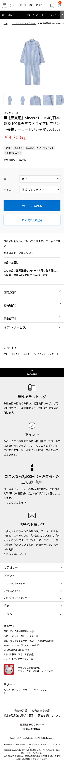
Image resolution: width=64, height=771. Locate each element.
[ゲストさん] (51, 5)
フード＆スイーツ (30, 14)
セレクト (16, 354)
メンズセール (11, 113)
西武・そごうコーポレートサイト (20, 635)
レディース (55, 14)
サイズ (7, 189)
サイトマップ (40, 689)
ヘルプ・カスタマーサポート (16, 691)
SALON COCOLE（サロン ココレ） (20, 645)
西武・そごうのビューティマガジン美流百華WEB (27, 640)
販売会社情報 (39, 710)
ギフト (44, 14)
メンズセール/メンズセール (24, 23)
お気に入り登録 (33, 220)
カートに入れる (32, 206)
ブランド (9, 575)
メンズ (27, 354)
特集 (6, 605)
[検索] (12, 5)
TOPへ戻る (32, 374)
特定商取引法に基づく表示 (19, 715)
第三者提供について (49, 715)
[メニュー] (4, 5)
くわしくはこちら (13, 502)
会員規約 (19, 710)
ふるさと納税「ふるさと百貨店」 (20, 654)
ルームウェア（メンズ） (44, 354)
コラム (8, 614)
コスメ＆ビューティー (11, 14)
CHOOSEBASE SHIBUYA (15, 649)
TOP (5, 23)
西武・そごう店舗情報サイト (17, 631)
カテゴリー (11, 567)
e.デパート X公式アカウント (17, 659)
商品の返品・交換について (18, 252)
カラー (7, 179)
